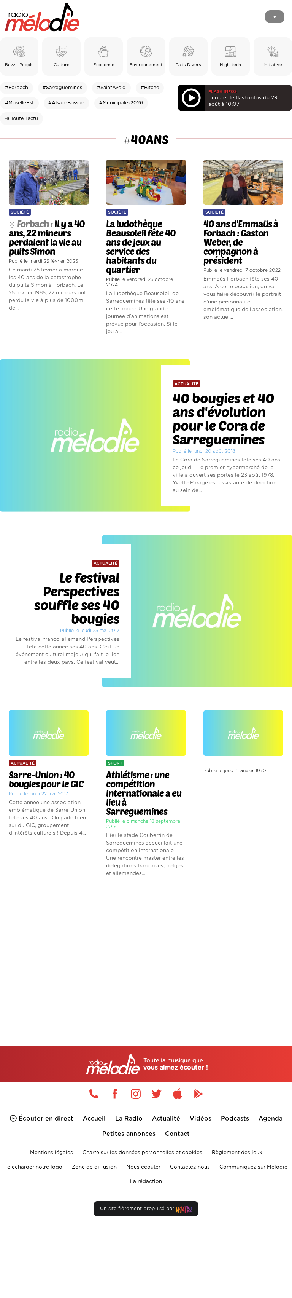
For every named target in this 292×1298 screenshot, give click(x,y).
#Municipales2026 (121, 103)
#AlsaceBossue (66, 103)
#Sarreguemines (62, 87)
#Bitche (150, 87)
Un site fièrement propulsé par (138, 1208)
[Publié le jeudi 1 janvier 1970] (243, 702)
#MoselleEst (19, 103)
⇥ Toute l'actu (21, 118)
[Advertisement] (146, 949)
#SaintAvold (111, 87)
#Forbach (16, 87)
